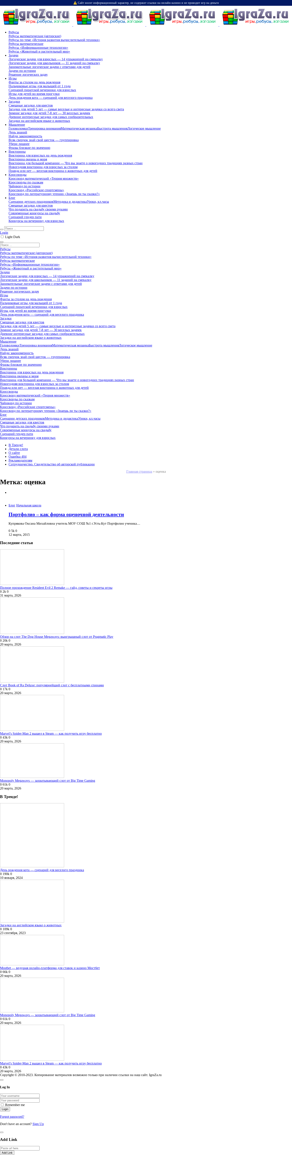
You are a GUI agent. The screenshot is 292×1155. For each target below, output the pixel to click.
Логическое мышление (144, 128)
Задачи (13, 55)
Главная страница (139, 471)
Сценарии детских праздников (31, 201)
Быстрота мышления (112, 128)
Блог (12, 198)
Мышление (17, 124)
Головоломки (18, 128)
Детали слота (18, 449)
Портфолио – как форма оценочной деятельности (66, 514)
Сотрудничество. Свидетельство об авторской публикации (52, 464)
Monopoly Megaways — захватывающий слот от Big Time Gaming (47, 780)
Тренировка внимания (44, 128)
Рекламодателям (20, 460)
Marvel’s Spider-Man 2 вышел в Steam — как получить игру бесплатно (51, 733)
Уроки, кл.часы (98, 201)
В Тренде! (16, 445)
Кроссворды (18, 174)
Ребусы (14, 32)
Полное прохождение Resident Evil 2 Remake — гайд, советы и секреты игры (56, 587)
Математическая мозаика (79, 128)
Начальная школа (28, 505)
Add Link (7, 1152)
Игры (13, 78)
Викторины (17, 151)
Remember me (15, 1105)
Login (4, 232)
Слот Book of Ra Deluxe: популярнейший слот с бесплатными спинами (52, 685)
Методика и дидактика (70, 201)
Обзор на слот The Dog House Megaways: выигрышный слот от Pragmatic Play (56, 636)
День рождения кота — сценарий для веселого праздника (42, 870)
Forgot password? (12, 1116)
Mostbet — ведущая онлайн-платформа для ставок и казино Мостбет (50, 968)
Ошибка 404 (18, 456)
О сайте (14, 453)
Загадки (14, 101)
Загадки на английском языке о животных (31, 925)
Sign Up (38, 1124)
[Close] (1, 1080)
